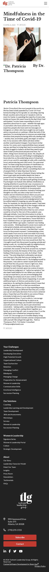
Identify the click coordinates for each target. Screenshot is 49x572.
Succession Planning (11, 393)
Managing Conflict (10, 370)
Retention (7, 367)
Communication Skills (11, 386)
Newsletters (8, 477)
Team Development (11, 411)
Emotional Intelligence (12, 390)
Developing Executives (12, 353)
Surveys (6, 421)
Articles (22, 25)
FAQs (5, 483)
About (6, 457)
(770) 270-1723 (15, 530)
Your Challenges (11, 347)
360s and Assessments (12, 414)
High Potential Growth (12, 357)
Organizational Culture (12, 360)
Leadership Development (13, 350)
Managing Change (10, 377)
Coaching (7, 404)
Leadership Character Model (14, 464)
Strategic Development (12, 449)
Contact (20, 544)
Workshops (8, 418)
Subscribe (19, 537)
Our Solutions (9, 401)
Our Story (7, 460)
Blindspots (7, 373)
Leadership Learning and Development (18, 408)
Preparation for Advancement (15, 380)
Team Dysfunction (10, 363)
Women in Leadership (11, 383)
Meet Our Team (9, 467)
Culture (6, 446)
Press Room (8, 474)
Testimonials (8, 480)
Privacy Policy (40, 566)
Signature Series (9, 439)
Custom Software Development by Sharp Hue (21, 564)
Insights (6, 470)
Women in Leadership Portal (14, 442)
